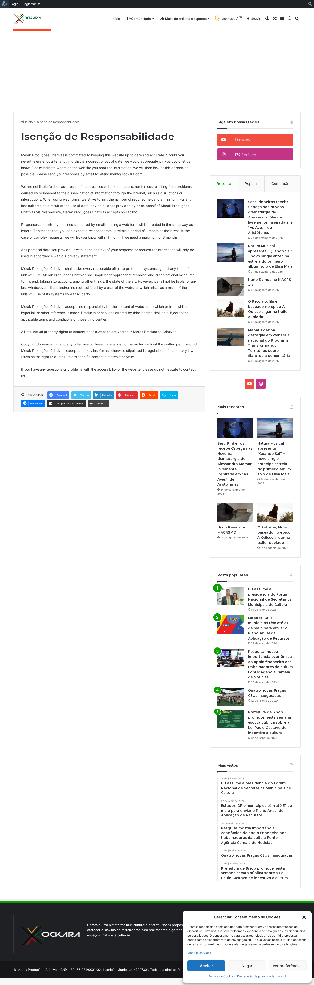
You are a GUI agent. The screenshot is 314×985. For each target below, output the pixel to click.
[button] (304, 917)
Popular (251, 183)
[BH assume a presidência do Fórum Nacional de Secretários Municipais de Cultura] (230, 596)
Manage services (199, 953)
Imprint (281, 976)
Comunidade (141, 19)
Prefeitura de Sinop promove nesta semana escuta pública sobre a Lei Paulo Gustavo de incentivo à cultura (269, 722)
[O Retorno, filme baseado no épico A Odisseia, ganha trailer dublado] (230, 308)
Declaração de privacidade (255, 976)
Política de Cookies (221, 976)
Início (116, 19)
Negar (247, 965)
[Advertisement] (157, 68)
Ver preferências (287, 965)
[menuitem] (4, 4)
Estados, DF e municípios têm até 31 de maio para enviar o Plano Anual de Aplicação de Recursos (269, 628)
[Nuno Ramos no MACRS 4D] (230, 286)
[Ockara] (27, 18)
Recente (224, 183)
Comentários (282, 183)
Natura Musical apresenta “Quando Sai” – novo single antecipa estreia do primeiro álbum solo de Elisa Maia (270, 256)
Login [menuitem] (14, 4)
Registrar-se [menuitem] (31, 4)
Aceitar (206, 965)
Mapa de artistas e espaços (185, 19)
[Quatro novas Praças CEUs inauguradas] (230, 697)
